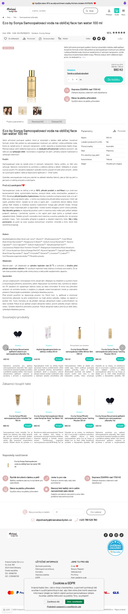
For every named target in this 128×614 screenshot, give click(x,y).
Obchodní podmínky (43, 566)
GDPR (37, 577)
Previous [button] (5, 347)
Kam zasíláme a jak (78, 577)
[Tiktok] (122, 535)
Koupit (28, 359)
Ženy (8, 17)
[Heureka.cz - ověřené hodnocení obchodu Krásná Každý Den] (115, 555)
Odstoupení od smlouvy (44, 569)
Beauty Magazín (77, 569)
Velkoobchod (76, 572)
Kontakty (39, 572)
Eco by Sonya (44, 33)
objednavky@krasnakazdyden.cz (54, 519)
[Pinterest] (111, 535)
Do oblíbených (13, 38)
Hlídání (65, 38)
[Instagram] (116, 535)
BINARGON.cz (107, 609)
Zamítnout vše (53, 602)
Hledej (91, 11)
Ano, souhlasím (74, 602)
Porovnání (31, 38)
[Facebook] (106, 535)
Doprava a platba (42, 575)
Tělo (14, 17)
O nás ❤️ (74, 566)
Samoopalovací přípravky (29, 17)
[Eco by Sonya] (120, 39)
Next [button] (122, 347)
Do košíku (114, 79)
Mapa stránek (120, 609)
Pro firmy (74, 575)
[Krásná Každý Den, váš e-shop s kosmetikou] (3, 17)
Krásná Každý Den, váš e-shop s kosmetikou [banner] (13, 10)
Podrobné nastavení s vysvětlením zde (64, 607)
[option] (17, 350)
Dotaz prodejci (48, 38)
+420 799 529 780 (88, 519)
